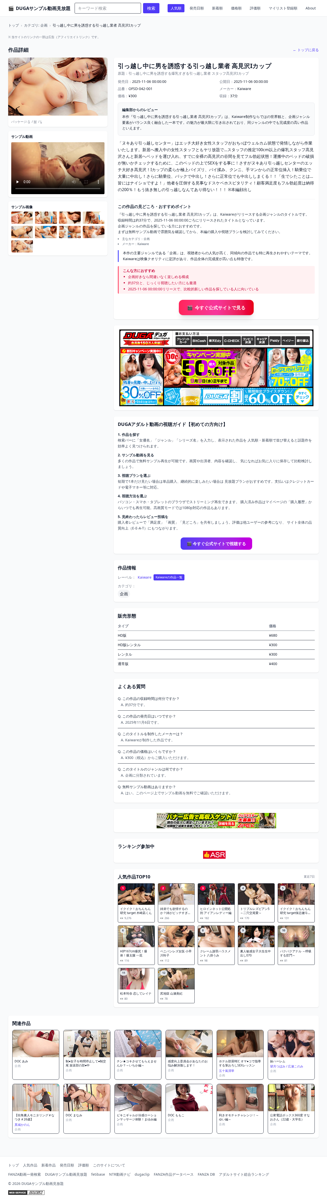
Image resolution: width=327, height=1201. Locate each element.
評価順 (255, 8)
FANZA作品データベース (174, 1174)
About (311, 8)
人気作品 (30, 1165)
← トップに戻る (306, 49)
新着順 (217, 8)
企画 (124, 594)
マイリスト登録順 (283, 8)
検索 (151, 8)
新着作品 (48, 1165)
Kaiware (144, 577)
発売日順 (197, 8)
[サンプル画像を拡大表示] (22, 218)
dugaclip (142, 1174)
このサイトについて (109, 1165)
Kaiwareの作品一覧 (169, 577)
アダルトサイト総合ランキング (244, 1174)
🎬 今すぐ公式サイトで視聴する (216, 543)
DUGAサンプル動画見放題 (66, 1174)
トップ (13, 25)
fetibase (98, 1174)
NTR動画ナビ (120, 1174)
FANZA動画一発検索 (24, 1174)
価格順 (236, 8)
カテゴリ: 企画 (36, 25)
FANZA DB (206, 1174)
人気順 (176, 8)
